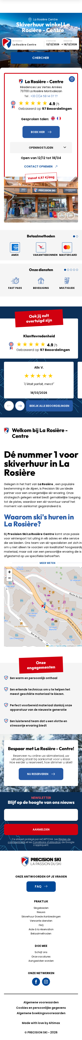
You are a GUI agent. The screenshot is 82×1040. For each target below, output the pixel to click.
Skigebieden (41, 908)
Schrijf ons (41, 952)
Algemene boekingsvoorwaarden (41, 1013)
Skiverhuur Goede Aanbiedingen (41, 916)
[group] (41, 200)
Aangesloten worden (41, 960)
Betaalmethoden (41, 933)
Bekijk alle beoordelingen (49, 406)
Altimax (54, 1023)
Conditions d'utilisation (47, 842)
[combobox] (28, 44)
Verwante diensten (41, 920)
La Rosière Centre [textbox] (24, 44)
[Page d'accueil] (41, 862)
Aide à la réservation (41, 929)
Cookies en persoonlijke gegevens (41, 1008)
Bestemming (17, 41)
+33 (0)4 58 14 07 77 (44, 96)
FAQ (41, 925)
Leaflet (51, 646)
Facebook (36, 982)
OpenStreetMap (61, 646)
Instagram (46, 982)
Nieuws (41, 912)
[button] (62, 215)
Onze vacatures (41, 956)
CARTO (79, 646)
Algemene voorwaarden (41, 1002)
